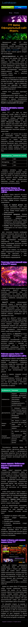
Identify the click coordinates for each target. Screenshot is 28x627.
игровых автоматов (12, 50)
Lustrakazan (9, 2)
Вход (19, 7)
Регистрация (6, 7)
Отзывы (16, 13)
